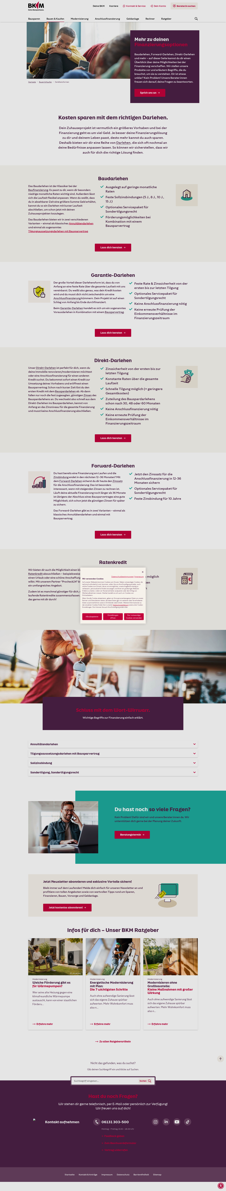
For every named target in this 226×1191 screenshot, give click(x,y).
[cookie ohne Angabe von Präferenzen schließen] (143, 572)
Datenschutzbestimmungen (122, 577)
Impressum (139, 577)
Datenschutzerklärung (120, 605)
